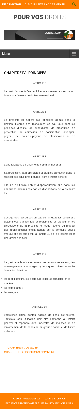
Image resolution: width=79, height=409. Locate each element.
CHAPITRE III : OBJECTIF (21, 347)
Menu (6, 53)
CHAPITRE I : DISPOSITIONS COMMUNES (32, 352)
